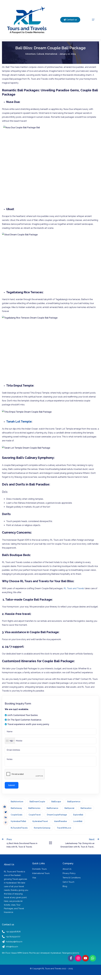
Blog (65, 886)
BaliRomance (52, 808)
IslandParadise (60, 821)
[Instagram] (78, 958)
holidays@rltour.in (14, 941)
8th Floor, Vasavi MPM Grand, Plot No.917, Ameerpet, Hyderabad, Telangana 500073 (40, 953)
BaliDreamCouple (37, 802)
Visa (34, 877)
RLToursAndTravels (19, 828)
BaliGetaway (16, 808)
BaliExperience (73, 802)
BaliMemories (34, 808)
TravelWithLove (64, 828)
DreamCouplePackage (57, 815)
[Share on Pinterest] (5, 822)
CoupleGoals (16, 815)
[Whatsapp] (92, 958)
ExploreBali (78, 815)
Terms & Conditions (71, 877)
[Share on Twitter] (5, 812)
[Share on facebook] (4, 807)
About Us (67, 869)
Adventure (30, 54)
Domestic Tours (39, 869)
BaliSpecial (69, 808)
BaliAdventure (17, 802)
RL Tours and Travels (74, 588)
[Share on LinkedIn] (5, 817)
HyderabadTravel (40, 821)
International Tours (40, 873)
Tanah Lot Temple (19, 421)
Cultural (40, 54)
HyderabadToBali (18, 821)
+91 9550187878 (13, 931)
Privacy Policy (69, 873)
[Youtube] (85, 958)
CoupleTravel (35, 815)
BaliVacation (86, 808)
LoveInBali (77, 821)
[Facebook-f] (71, 958)
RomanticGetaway (42, 828)
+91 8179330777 (13, 936)
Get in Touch (68, 882)
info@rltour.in (12, 946)
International (51, 54)
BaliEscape (56, 802)
